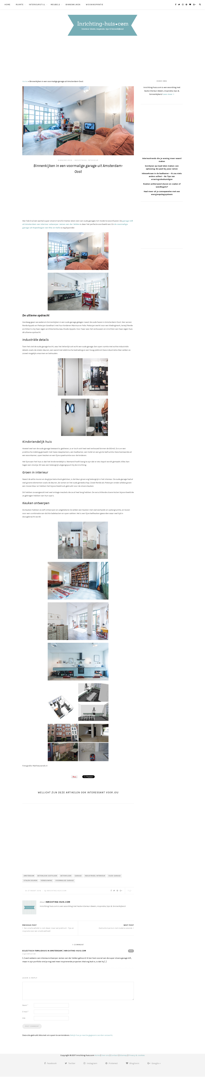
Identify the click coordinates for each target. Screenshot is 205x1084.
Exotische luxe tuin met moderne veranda (116, 928)
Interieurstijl (37, 4)
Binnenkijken (73, 4)
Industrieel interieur (86, 160)
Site (23, 1018)
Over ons (105, 1055)
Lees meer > (168, 94)
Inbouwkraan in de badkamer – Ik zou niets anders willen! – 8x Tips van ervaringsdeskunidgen (162, 176)
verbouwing (46, 880)
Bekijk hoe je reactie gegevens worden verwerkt (91, 1035)
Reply (131, 951)
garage (78, 876)
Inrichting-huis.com (56, 891)
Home (7, 4)
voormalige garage (65, 880)
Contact (114, 1055)
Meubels (55, 4)
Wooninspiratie (94, 4)
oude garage (114, 876)
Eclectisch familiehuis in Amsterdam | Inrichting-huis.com (54, 951)
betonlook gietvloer (47, 876)
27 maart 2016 (34, 891)
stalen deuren (30, 880)
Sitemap (123, 1055)
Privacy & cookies (136, 1055)
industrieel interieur (95, 876)
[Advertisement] (102, 58)
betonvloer (66, 876)
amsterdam (29, 876)
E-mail (25, 1012)
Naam (25, 1005)
